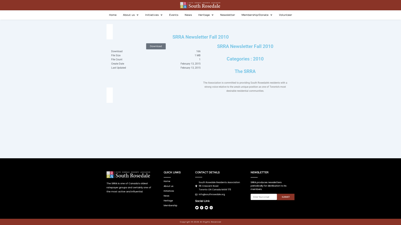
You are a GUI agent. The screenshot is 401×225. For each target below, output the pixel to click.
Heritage (204, 15)
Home (113, 15)
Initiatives (152, 15)
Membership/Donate (255, 15)
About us (129, 15)
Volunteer (285, 15)
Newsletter (227, 15)
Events (173, 15)
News (188, 15)
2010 (258, 59)
